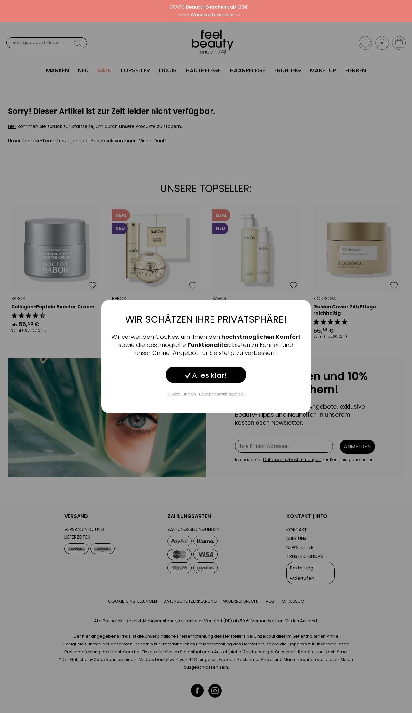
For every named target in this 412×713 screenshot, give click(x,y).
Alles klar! (208, 375)
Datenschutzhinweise (221, 394)
